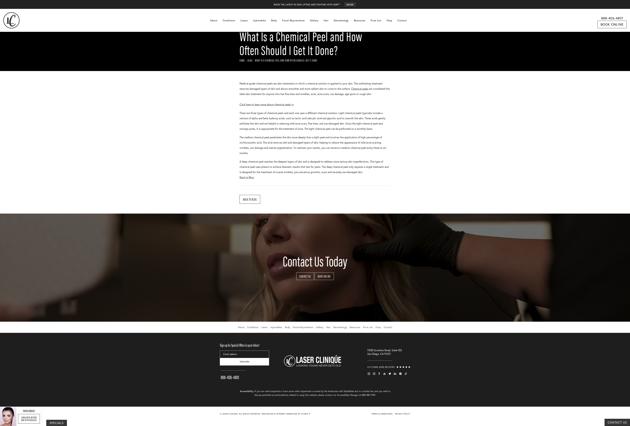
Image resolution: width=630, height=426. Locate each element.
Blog (250, 60)
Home (242, 60)
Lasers (244, 20)
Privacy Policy (402, 414)
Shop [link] (389, 20)
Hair (326, 20)
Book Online (612, 24)
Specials (57, 423)
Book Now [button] (350, 4)
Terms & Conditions (382, 414)
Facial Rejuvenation (293, 20)
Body (274, 20)
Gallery (314, 20)
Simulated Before (29, 419)
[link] (233, 372)
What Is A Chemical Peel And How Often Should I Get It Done (286, 60)
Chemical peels (360, 88)
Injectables (259, 20)
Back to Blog (247, 177)
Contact (402, 20)
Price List (376, 20)
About (213, 20)
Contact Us (305, 276)
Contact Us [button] (617, 422)
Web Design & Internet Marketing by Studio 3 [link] (286, 414)
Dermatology (341, 20)
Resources (360, 20)
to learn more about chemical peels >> (267, 104)
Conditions (229, 20)
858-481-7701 (368, 394)
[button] (368, 373)
